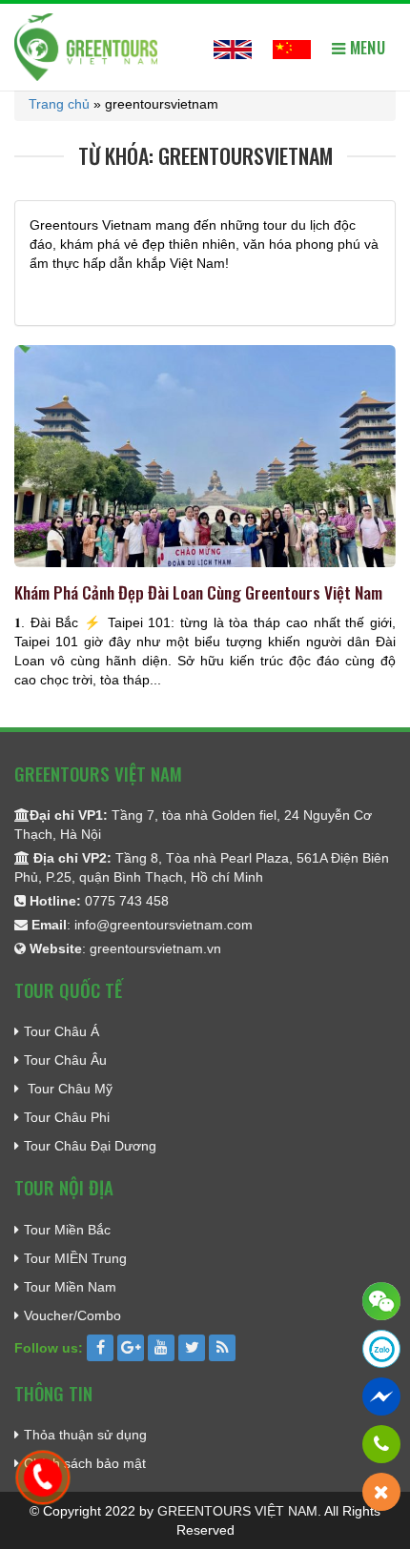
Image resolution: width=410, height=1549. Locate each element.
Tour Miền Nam (70, 1286)
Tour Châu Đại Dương (90, 1145)
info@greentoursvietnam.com (163, 924)
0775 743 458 (127, 900)
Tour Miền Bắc (67, 1229)
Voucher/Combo (72, 1315)
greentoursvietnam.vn (155, 948)
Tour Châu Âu (65, 1060)
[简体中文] (292, 46)
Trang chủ (59, 104)
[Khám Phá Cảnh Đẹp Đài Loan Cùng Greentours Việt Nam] (205, 462)
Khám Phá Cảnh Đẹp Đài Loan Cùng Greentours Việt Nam (198, 592)
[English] (233, 46)
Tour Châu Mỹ (68, 1088)
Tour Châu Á (61, 1031)
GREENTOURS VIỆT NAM (237, 1510)
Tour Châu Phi (67, 1117)
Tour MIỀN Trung (75, 1258)
